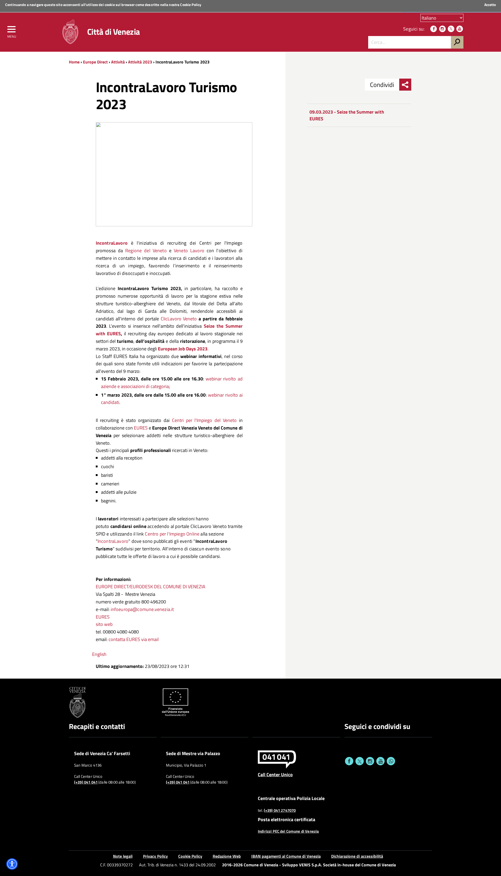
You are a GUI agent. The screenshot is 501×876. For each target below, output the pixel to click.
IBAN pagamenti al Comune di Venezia (286, 856)
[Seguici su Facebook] (433, 29)
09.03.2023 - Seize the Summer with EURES (346, 115)
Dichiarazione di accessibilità (357, 856)
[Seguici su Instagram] (442, 29)
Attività (118, 62)
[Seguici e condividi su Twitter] (359, 761)
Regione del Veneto (146, 250)
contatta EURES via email (134, 639)
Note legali (123, 856)
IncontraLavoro (113, 541)
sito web (104, 624)
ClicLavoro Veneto (179, 318)
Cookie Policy (190, 4)
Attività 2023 (140, 62)
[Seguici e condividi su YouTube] (380, 761)
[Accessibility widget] (12, 864)
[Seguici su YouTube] (459, 29)
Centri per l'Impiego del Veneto (204, 420)
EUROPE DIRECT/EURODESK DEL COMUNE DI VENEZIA (150, 586)
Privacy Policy (155, 856)
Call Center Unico (275, 774)
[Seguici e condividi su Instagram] (370, 761)
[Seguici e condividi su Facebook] (349, 761)
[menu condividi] (405, 85)
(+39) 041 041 (86, 782)
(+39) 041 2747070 (280, 810)
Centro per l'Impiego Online (172, 533)
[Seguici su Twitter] (451, 29)
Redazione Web (227, 856)
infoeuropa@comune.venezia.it (142, 609)
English (99, 654)
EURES (141, 427)
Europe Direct (96, 62)
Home (74, 62)
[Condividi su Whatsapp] (391, 761)
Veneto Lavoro (189, 250)
